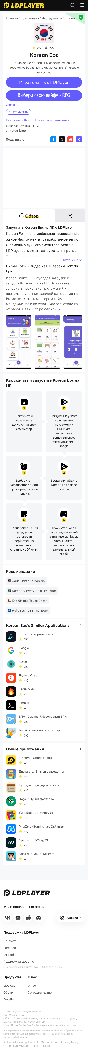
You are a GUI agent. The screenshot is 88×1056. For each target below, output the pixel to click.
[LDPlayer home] (23, 5)
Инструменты (52, 18)
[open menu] (82, 5)
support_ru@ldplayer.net (15, 1037)
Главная (12, 18)
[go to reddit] (28, 918)
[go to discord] (38, 918)
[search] (72, 5)
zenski (10, 105)
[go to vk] (7, 918)
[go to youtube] (18, 918)
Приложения (30, 18)
